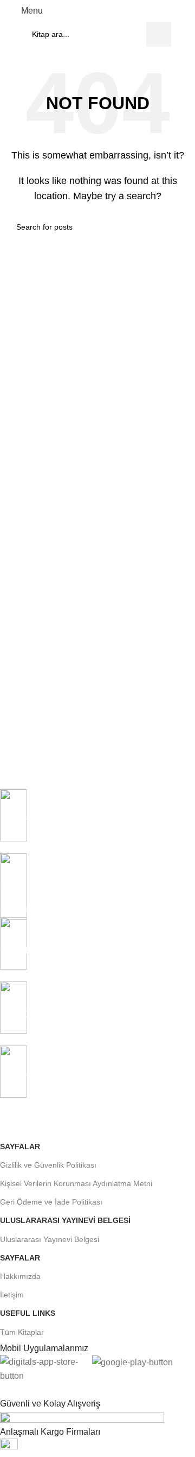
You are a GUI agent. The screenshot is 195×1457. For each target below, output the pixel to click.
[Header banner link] (97, 728)
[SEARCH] (158, 34)
